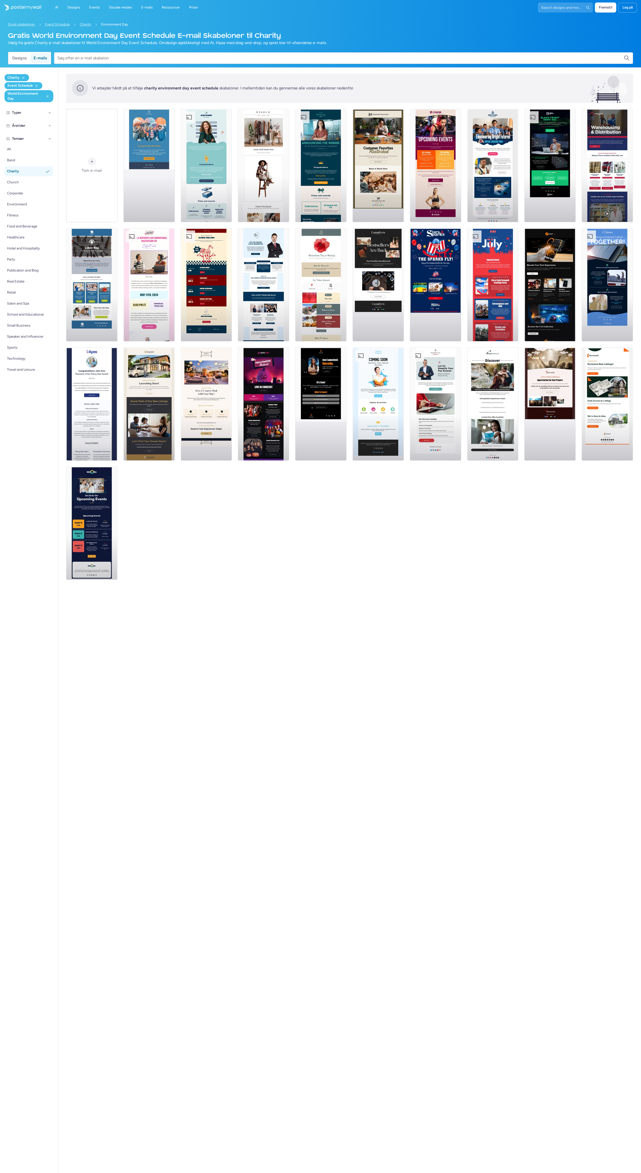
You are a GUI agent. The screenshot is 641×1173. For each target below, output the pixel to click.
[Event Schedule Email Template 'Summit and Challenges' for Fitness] (435, 165)
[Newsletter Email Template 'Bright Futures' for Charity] (493, 165)
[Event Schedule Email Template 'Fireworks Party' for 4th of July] (493, 284)
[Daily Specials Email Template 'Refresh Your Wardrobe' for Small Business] (263, 165)
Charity (85, 24)
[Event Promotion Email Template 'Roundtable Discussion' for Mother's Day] (149, 284)
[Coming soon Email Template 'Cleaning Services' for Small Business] (378, 404)
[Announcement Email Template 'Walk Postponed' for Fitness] (149, 165)
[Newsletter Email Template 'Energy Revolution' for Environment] (607, 284)
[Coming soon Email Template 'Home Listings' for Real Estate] (607, 404)
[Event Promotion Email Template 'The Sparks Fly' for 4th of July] (435, 284)
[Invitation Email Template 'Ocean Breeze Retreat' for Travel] (493, 404)
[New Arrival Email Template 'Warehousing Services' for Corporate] (607, 165)
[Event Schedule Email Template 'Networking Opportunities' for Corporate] (91, 523)
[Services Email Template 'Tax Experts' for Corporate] (435, 404)
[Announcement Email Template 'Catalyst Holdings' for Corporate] (321, 165)
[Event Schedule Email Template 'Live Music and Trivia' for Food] (206, 284)
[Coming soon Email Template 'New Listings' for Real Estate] (149, 404)
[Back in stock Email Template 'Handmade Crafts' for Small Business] (378, 284)
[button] (50, 113)
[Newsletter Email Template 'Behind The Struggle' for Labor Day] (91, 284)
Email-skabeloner (21, 24)
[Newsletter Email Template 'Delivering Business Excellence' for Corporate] (263, 284)
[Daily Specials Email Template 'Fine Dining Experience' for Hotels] (206, 404)
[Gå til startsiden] (20, 8)
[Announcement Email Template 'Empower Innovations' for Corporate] (206, 165)
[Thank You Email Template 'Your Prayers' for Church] (550, 404)
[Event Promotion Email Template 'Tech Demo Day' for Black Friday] (550, 165)
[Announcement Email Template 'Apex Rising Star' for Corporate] (91, 404)
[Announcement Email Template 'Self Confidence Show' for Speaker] (321, 404)
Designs (19, 58)
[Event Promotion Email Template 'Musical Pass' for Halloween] (263, 404)
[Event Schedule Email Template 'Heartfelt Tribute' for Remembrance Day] (321, 284)
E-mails (40, 58)
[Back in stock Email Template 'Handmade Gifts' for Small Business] (378, 165)
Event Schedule (57, 24)
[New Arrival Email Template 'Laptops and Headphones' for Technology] (550, 284)
